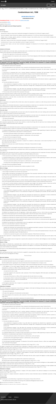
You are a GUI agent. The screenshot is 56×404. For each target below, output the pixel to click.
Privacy (9, 397)
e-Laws (3, 5)
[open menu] (49, 5)
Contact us (16, 397)
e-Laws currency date (24, 20)
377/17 (8, 22)
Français (52, 1)
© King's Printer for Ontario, (8, 399)
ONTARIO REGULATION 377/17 (28, 16)
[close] (53, 5)
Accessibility (3, 397)
